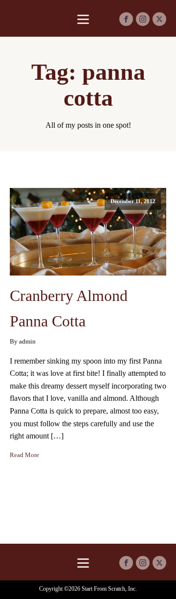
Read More (24, 455)
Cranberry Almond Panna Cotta (69, 308)
